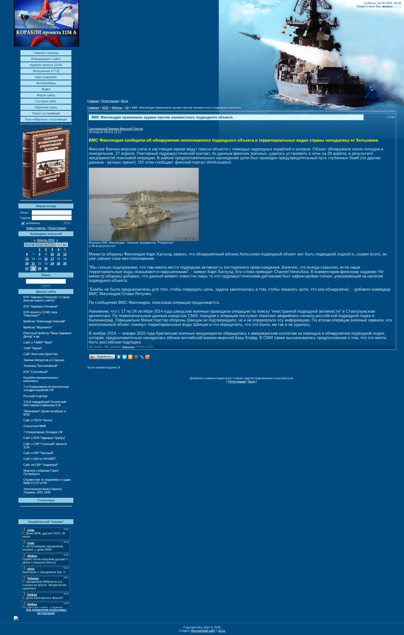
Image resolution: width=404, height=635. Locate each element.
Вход (124, 101)
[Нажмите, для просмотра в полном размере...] (144, 239)
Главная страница (46, 52)
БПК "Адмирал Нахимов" (40, 306)
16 (46, 258)
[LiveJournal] (142, 357)
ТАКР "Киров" (32, 348)
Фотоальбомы (46, 83)
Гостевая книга (45, 101)
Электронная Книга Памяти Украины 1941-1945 (42, 490)
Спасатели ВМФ (34, 426)
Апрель (117, 107)
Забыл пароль (36, 228)
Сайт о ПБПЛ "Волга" (38, 420)
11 (58, 254)
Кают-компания (46, 77)
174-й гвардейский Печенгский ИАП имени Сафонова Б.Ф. (44, 403)
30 (46, 268)
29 (39, 268)
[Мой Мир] (136, 357)
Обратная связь (46, 107)
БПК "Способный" (35, 371)
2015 (105, 107)
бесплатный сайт (203, 630)
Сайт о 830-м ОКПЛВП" (39, 458)
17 (52, 258)
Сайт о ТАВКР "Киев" (37, 342)
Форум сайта (46, 95)
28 (33, 268)
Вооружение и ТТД (46, 71)
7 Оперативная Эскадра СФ (42, 432)
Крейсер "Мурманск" (37, 327)
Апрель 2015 (46, 240)
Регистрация (57, 228)
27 (27, 268)
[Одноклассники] (130, 357)
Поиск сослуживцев (46, 113)
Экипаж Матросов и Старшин (43, 360)
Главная (93, 101)
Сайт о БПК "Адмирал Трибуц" (44, 437)
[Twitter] (125, 357)
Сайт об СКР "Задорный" (40, 464)
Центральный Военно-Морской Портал (116, 128)
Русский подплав (35, 396)
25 (58, 263)
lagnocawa (128, 346)
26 (65, 263)
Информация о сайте (46, 59)
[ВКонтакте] (119, 357)
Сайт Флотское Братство (40, 354)
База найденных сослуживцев (46, 119)
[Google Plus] (148, 357)
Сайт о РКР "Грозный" (38, 453)
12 (65, 254)
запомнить (33, 223)
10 (52, 254)
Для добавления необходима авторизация (46, 611)
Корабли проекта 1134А (46, 65)
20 (27, 263)
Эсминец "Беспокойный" (40, 365)
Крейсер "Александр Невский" (44, 321)
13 (27, 258)
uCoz (221, 630)
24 (52, 263)
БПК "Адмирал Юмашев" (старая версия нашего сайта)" (46, 298)
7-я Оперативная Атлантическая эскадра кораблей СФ (46, 388)
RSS (398, 6)
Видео (46, 89)
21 (33, 263)
